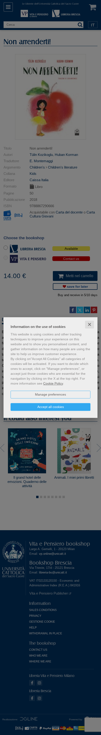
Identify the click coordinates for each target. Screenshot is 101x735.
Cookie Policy (53, 383)
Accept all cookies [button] (50, 407)
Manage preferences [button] (50, 394)
